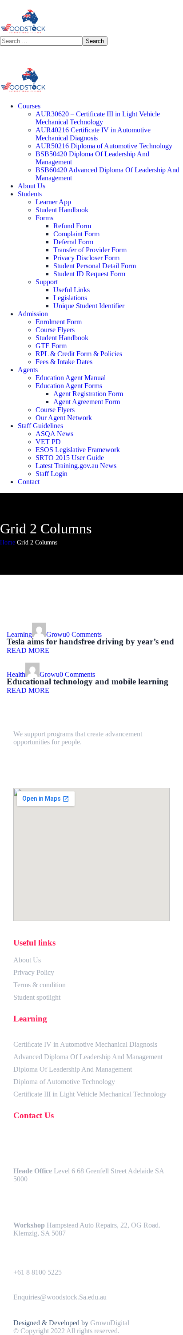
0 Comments (84, 634)
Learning (19, 634)
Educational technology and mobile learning (87, 681)
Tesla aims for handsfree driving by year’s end (90, 641)
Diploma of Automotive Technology (64, 1081)
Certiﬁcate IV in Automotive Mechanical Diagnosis (85, 1044)
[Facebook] (24, 766)
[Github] (69, 766)
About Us (27, 960)
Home (7, 542)
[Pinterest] (47, 766)
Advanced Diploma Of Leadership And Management (88, 1057)
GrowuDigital (109, 1323)
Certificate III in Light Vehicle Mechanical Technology (90, 1094)
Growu (56, 634)
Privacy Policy (33, 972)
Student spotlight (36, 997)
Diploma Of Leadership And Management (72, 1069)
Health (16, 674)
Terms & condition (39, 985)
